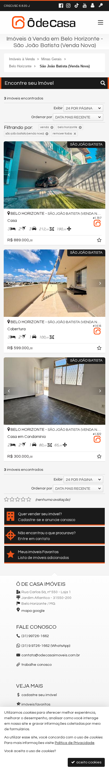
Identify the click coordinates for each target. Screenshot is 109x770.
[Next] (97, 175)
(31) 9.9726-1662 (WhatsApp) (45, 646)
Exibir (58, 108)
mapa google (33, 611)
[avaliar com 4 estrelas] (23, 499)
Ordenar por (41, 117)
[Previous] (11, 175)
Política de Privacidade (74, 743)
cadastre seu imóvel (39, 695)
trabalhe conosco (36, 665)
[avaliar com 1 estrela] (6, 499)
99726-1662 (35, 636)
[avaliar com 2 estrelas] (12, 499)
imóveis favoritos (35, 704)
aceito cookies (88, 762)
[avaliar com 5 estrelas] (28, 499)
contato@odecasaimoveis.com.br (50, 655)
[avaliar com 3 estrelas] (17, 499)
